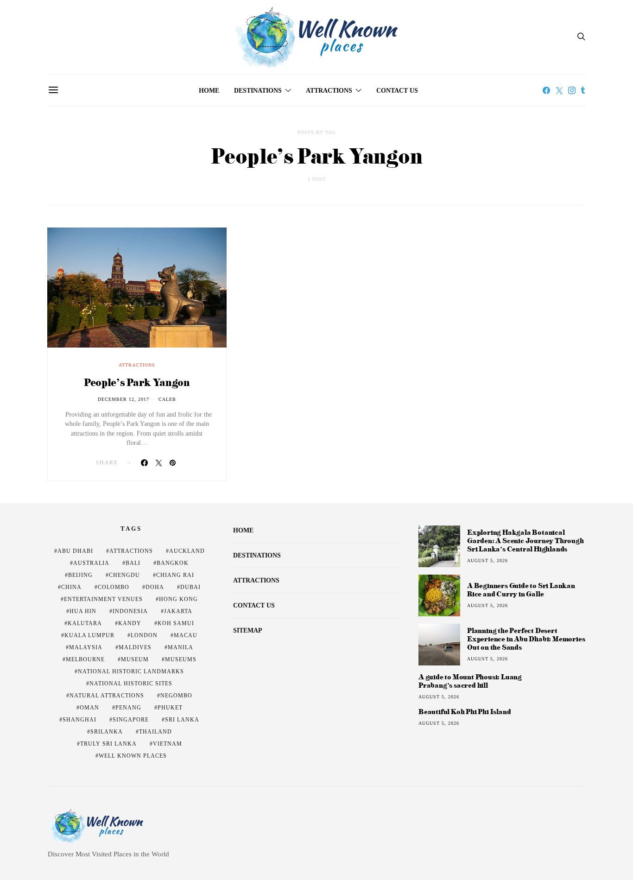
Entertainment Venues (103, 599)
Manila (180, 647)
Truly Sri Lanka (108, 744)
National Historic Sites (130, 683)
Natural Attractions (107, 695)
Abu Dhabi (75, 551)
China (71, 587)
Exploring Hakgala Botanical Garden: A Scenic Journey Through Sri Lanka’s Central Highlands (525, 540)
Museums (180, 659)
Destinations (258, 90)
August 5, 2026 (487, 560)
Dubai (190, 587)
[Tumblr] (583, 90)
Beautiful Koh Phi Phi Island (464, 712)
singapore (131, 719)
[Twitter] (559, 90)
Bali (133, 563)
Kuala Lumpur (89, 635)
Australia (91, 563)
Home (209, 90)
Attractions (329, 90)
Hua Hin (83, 611)
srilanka (106, 731)
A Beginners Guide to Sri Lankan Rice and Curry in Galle (521, 589)
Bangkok (173, 563)
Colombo (113, 587)
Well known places (133, 756)
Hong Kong (178, 599)
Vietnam (167, 744)
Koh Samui (176, 623)
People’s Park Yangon (137, 382)
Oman (89, 707)
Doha (155, 587)
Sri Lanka (182, 719)
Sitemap (247, 630)
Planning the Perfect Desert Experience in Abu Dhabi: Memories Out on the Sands (526, 639)
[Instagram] (572, 90)
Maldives (135, 647)
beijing (80, 575)
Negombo (176, 695)
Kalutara (85, 623)
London (144, 635)
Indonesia (130, 611)
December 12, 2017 (123, 399)
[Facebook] (546, 90)
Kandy (129, 623)
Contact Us (397, 90)
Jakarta (178, 611)
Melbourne (85, 659)
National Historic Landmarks (131, 671)
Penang (128, 707)
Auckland (187, 551)
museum (135, 659)
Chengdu (124, 575)
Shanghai (79, 719)
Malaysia (85, 647)
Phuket (170, 707)
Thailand (155, 731)
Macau (185, 635)
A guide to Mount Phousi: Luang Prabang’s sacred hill (470, 681)
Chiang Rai (175, 575)
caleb (167, 399)
